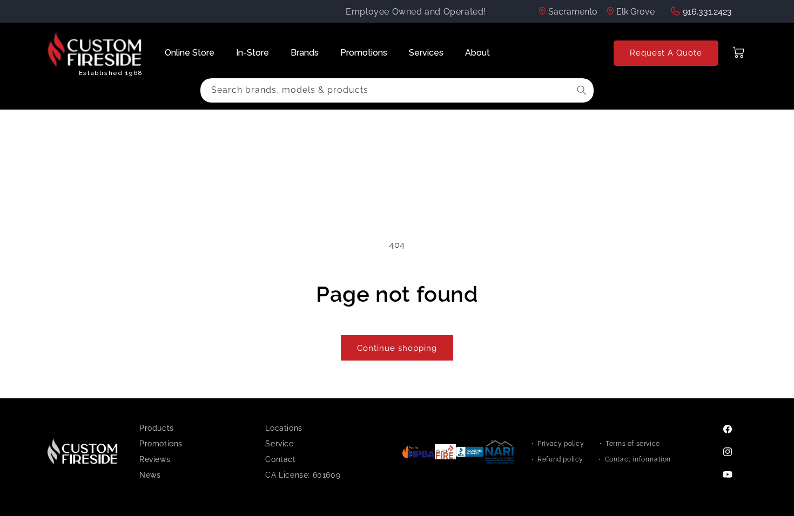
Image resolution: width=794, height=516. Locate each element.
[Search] (582, 90)
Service (279, 443)
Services (426, 52)
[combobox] (397, 90)
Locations (283, 428)
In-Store (252, 52)
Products (156, 428)
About (477, 52)
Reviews (154, 459)
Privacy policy (560, 443)
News (149, 475)
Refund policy (560, 459)
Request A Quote (666, 53)
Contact (280, 459)
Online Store (189, 52)
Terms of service (632, 443)
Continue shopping (397, 348)
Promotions (363, 52)
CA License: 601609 (302, 475)
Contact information (638, 459)
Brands (305, 52)
